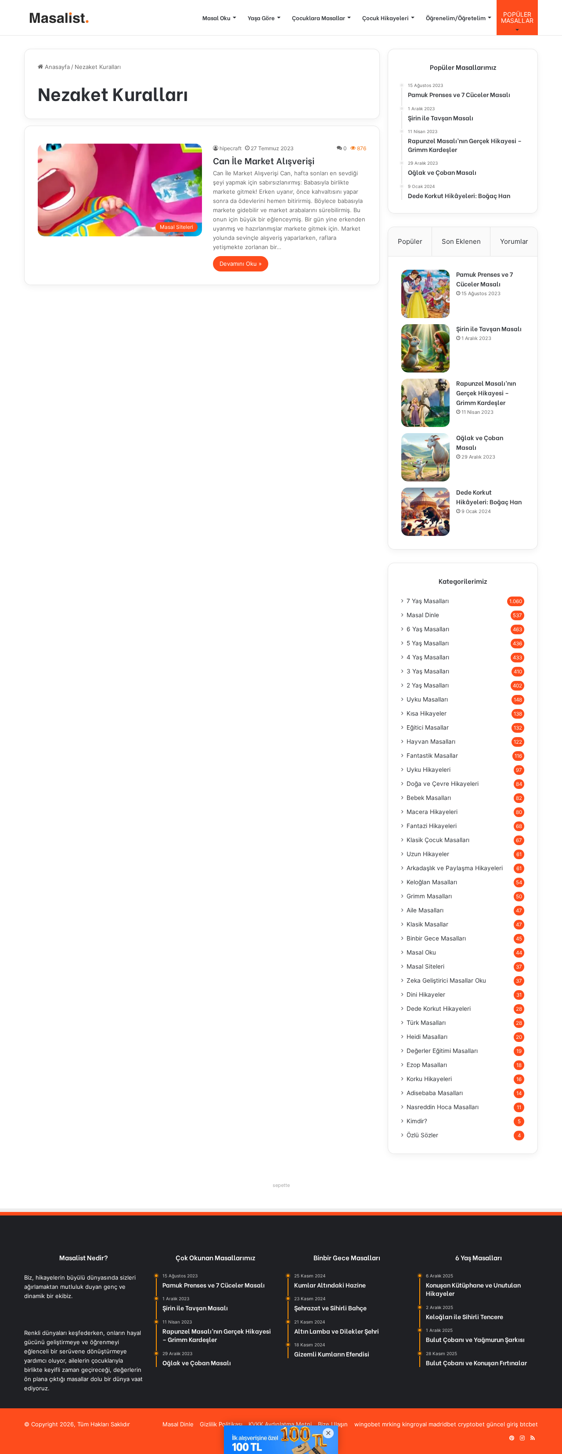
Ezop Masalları (427, 1064)
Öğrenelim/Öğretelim (456, 17)
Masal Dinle (423, 614)
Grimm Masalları (429, 896)
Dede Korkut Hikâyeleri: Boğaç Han (489, 496)
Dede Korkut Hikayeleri (439, 1008)
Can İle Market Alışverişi (263, 160)
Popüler (410, 241)
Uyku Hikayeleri (428, 769)
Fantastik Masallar (432, 755)
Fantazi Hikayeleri (432, 825)
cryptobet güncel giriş (488, 1424)
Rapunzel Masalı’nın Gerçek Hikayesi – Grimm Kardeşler (486, 392)
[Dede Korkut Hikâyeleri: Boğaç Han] (425, 512)
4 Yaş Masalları (428, 657)
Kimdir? (417, 1121)
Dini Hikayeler (426, 994)
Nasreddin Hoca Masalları (443, 1106)
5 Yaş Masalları (428, 643)
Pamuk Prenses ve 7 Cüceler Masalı (484, 278)
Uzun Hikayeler (428, 853)
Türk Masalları (426, 1022)
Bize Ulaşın (333, 1424)
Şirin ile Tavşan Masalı (489, 328)
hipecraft (230, 148)
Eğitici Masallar (428, 727)
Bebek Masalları (429, 797)
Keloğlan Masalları (432, 882)
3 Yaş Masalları (428, 671)
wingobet (367, 1424)
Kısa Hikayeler (427, 713)
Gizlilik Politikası (221, 1424)
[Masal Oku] (57, 17)
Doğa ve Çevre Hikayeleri (443, 783)
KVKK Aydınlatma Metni (280, 1424)
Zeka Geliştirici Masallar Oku (446, 980)
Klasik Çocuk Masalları (438, 839)
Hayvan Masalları (431, 741)
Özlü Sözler (422, 1135)
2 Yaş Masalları (428, 685)
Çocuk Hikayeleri (385, 17)
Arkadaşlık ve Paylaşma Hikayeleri (455, 868)
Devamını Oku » (241, 263)
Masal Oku (216, 17)
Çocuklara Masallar (318, 17)
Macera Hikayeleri (432, 811)
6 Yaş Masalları (428, 629)
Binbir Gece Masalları (436, 938)
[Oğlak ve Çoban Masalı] (425, 457)
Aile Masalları (425, 910)
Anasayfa (56, 66)
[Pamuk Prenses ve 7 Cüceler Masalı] (425, 294)
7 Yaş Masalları (428, 600)
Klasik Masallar (427, 924)
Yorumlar (514, 241)
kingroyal (414, 1424)
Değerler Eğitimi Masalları (442, 1050)
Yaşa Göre (261, 17)
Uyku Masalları (427, 699)
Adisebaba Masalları (435, 1092)
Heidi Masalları (427, 1036)
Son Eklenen (461, 241)
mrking (391, 1424)
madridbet (442, 1424)
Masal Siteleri (425, 966)
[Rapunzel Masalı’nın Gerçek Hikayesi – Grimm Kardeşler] (425, 403)
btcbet (529, 1424)
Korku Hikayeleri (429, 1078)
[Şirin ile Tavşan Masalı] (425, 348)
